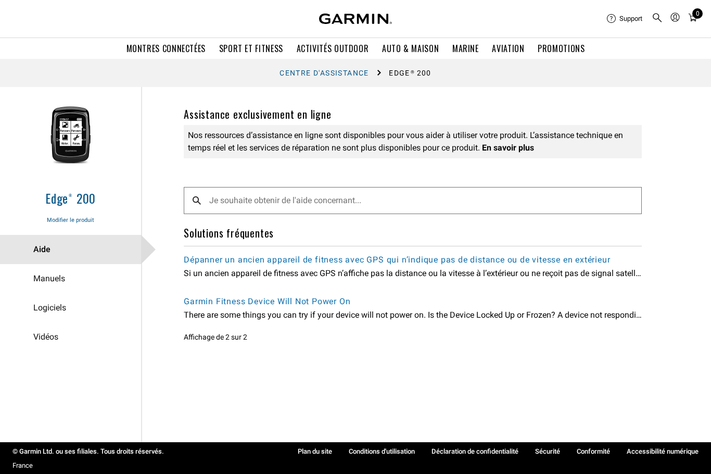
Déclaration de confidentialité (474, 451)
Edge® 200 (70, 198)
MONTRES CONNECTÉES (166, 48)
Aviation (508, 48)
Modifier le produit (70, 220)
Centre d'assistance (324, 73)
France (22, 465)
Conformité (593, 451)
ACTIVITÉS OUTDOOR (333, 48)
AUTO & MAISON (410, 48)
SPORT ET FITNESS (251, 48)
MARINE (465, 48)
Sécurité (547, 451)
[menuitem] (625, 19)
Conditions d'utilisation (382, 451)
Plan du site (315, 451)
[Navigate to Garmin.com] (355, 19)
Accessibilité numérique (663, 451)
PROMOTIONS (561, 48)
